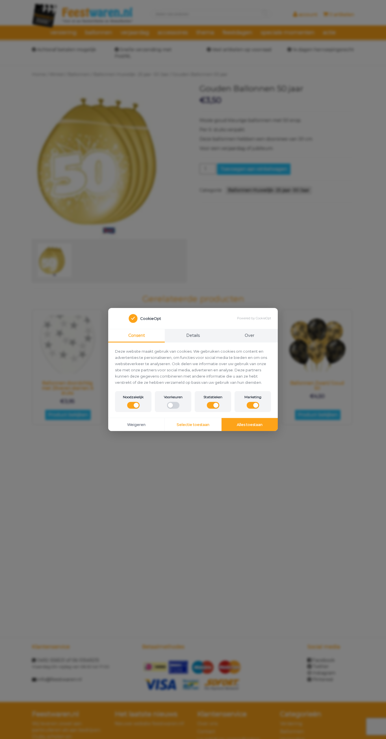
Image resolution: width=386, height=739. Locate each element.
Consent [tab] (136, 335)
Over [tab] (249, 335)
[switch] (133, 405)
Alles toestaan (250, 424)
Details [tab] (193, 335)
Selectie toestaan (193, 424)
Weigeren (136, 424)
